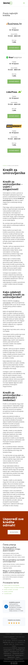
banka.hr (14, 648)
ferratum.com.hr (9, 659)
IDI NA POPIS (14, 532)
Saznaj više (15, 663)
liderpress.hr (11, 657)
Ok (11, 663)
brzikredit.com (20, 650)
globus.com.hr (19, 659)
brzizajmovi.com (14, 651)
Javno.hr (12, 637)
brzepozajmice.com (9, 650)
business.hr (21, 648)
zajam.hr (6, 651)
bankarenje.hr (19, 655)
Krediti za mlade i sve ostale (11, 589)
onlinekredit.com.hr (17, 653)
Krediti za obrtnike (8, 591)
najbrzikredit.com (9, 655)
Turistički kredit (7, 593)
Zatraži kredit (14, 47)
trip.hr (17, 657)
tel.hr (21, 651)
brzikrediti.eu (7, 653)
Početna (5, 165)
